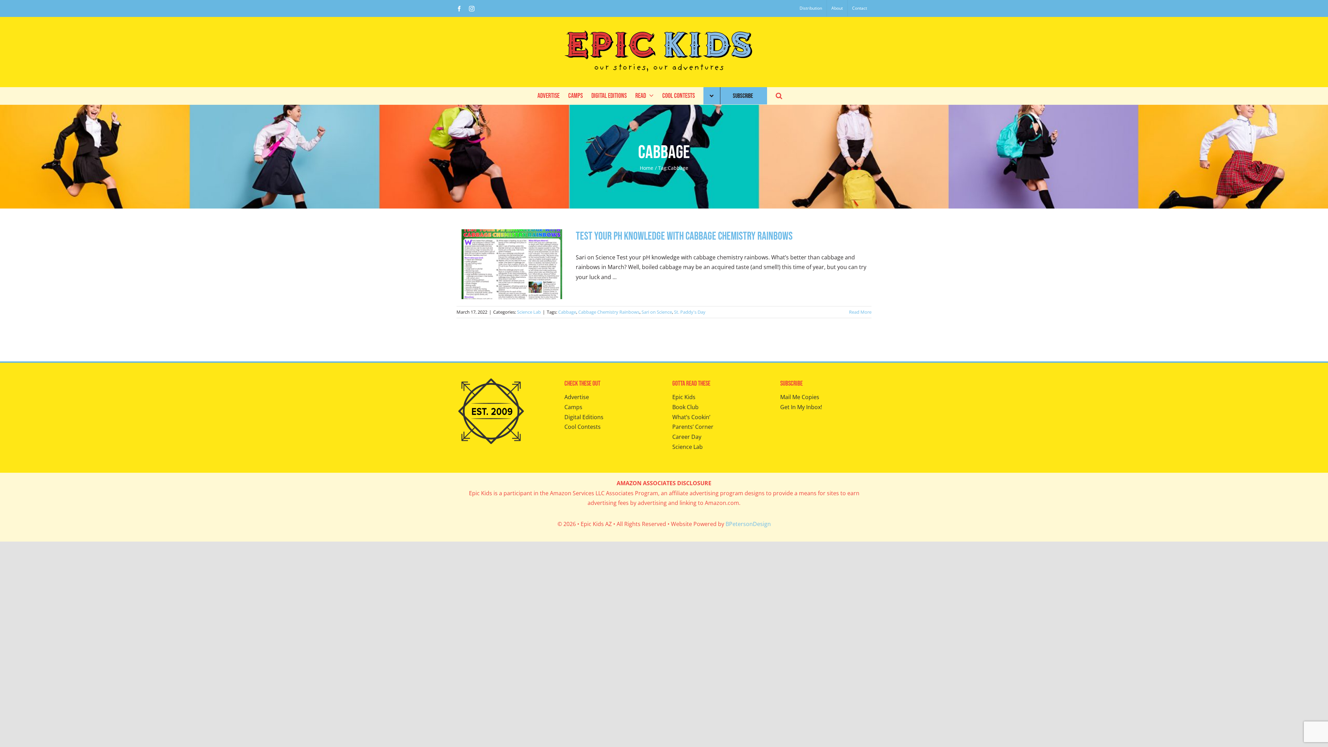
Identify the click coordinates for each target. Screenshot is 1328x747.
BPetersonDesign (748, 524)
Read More (860, 312)
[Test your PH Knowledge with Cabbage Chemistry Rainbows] (511, 264)
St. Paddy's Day (690, 312)
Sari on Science (657, 312)
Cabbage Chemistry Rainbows (608, 312)
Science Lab (529, 312)
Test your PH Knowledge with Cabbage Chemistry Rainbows (684, 236)
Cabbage (567, 312)
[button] (779, 95)
